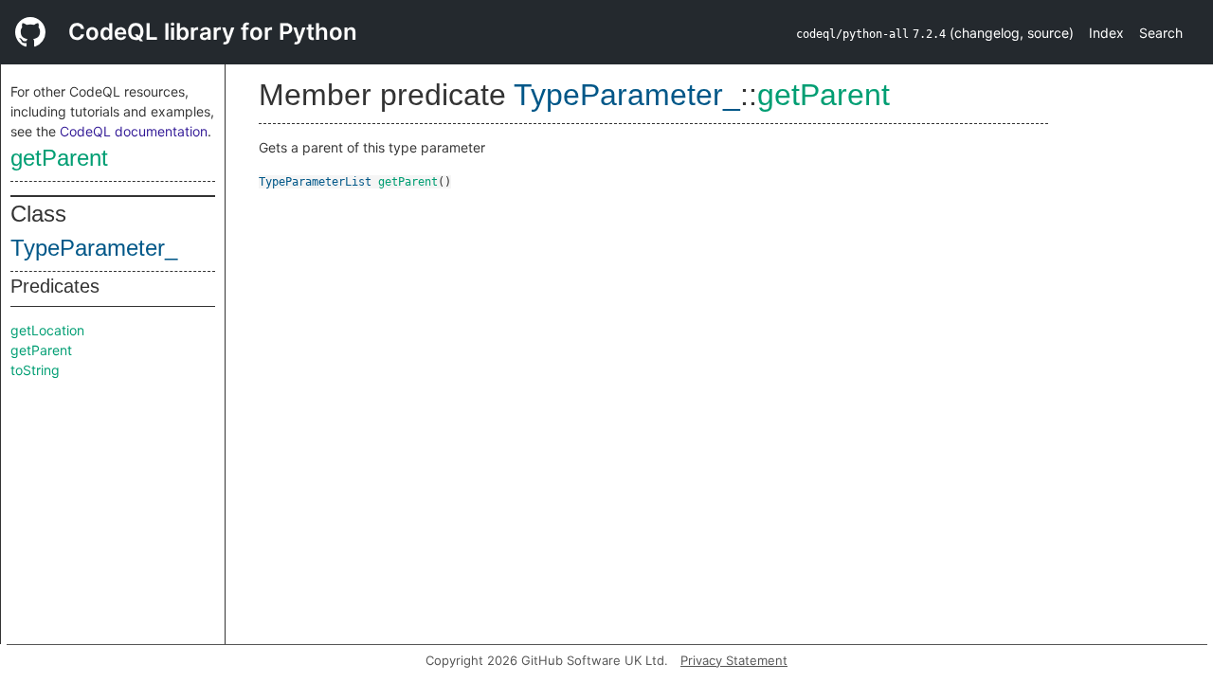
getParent (59, 157)
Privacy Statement (734, 660)
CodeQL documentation (134, 131)
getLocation (47, 330)
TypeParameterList (315, 181)
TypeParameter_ (93, 247)
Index (1106, 33)
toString (35, 370)
